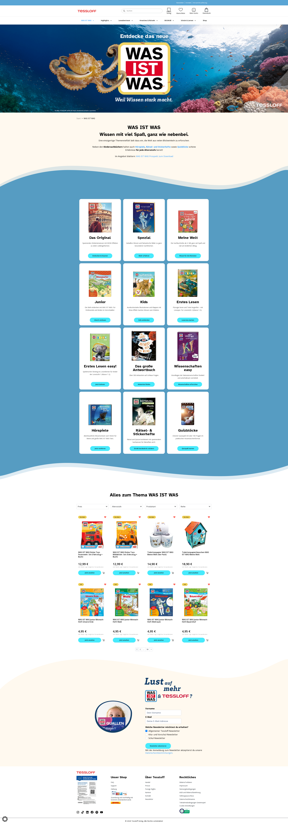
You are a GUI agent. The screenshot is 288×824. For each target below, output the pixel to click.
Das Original (100, 237)
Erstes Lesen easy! (100, 366)
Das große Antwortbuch (144, 368)
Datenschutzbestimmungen (158, 753)
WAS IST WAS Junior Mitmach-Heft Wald (125, 620)
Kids (144, 302)
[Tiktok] (82, 812)
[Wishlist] (181, 10)
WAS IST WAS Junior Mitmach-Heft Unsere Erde (91, 620)
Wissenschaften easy (188, 368)
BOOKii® (168, 20)
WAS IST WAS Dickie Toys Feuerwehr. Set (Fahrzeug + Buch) (90, 554)
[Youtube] (101, 812)
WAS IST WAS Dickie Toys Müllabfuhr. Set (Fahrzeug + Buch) (125, 554)
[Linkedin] (87, 812)
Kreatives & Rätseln (147, 20)
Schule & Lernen (187, 20)
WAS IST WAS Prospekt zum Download (154, 156)
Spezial (144, 237)
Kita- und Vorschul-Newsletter (163, 734)
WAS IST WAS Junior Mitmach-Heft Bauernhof (195, 620)
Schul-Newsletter (156, 738)
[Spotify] (96, 812)
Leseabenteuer (124, 20)
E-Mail (148, 717)
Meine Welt (188, 237)
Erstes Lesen (188, 302)
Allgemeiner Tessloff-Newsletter (164, 731)
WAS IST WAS (86, 20)
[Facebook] (92, 812)
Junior (100, 302)
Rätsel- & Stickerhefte (144, 432)
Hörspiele (140, 146)
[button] (103, 573)
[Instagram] (77, 812)
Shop (205, 20)
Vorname (150, 708)
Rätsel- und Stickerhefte (158, 146)
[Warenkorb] (206, 10)
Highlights (105, 20)
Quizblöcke (188, 430)
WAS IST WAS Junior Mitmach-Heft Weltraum (160, 620)
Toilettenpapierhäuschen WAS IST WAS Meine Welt (195, 553)
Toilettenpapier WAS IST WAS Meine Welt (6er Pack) (160, 553)
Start (78, 118)
